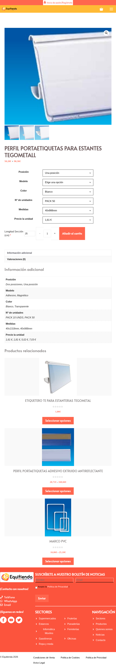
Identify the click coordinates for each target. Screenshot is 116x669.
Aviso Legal (39, 662)
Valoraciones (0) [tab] (16, 259)
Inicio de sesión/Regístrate (59, 2)
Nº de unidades (23, 200)
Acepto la (53, 586)
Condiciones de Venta (44, 657)
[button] (106, 33)
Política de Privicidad (96, 657)
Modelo (23, 181)
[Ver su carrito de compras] (101, 9)
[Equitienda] (9, 9)
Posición (24, 172)
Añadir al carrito (72, 233)
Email (7, 605)
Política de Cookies (70, 657)
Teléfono (9, 597)
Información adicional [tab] (19, 253)
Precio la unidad (23, 219)
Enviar (42, 598)
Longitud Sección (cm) (14, 233)
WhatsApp (10, 601)
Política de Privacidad (57, 586)
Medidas (23, 209)
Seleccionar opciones (58, 420)
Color (23, 190)
